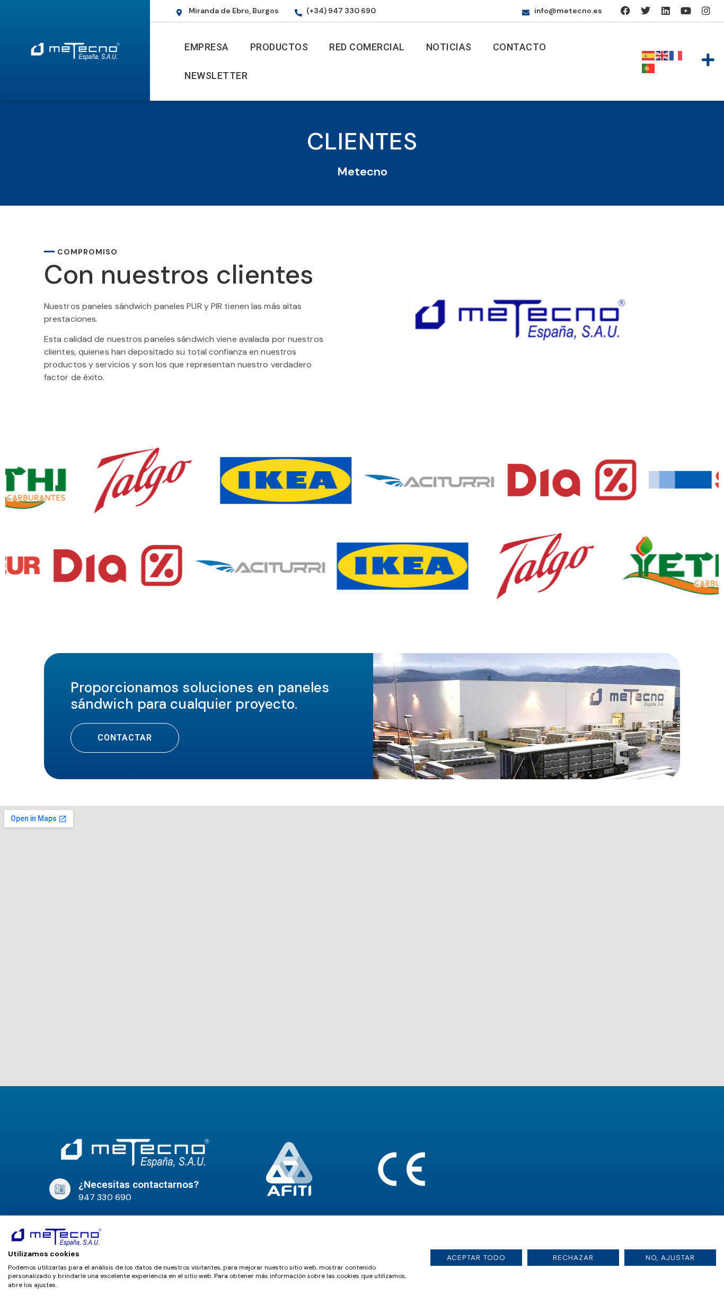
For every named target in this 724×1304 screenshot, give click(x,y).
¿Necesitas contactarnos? (138, 1184)
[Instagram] (705, 11)
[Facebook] (625, 11)
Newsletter (216, 75)
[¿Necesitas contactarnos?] (59, 1189)
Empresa (206, 46)
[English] (662, 54)
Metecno (362, 171)
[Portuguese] (649, 67)
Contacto (519, 46)
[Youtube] (685, 11)
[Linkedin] (665, 11)
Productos (279, 46)
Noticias (449, 46)
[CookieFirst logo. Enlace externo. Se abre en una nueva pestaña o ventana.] (56, 1236)
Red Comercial (367, 46)
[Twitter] (645, 11)
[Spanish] (649, 54)
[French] (676, 54)
